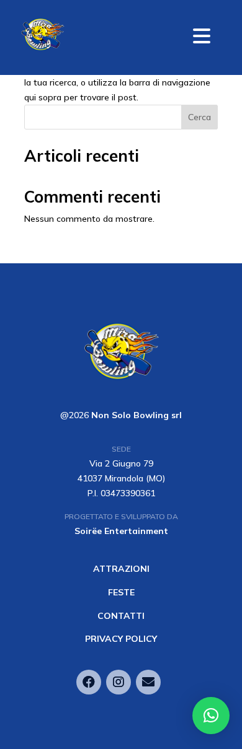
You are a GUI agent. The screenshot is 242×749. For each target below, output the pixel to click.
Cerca (199, 117)
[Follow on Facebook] (88, 682)
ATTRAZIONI (121, 568)
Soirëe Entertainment (121, 531)
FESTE (121, 592)
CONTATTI (121, 615)
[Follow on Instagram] (118, 682)
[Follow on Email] (148, 682)
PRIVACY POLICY (121, 638)
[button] (211, 715)
